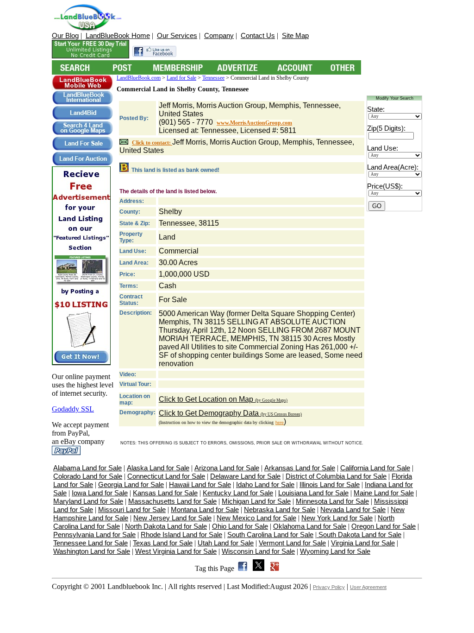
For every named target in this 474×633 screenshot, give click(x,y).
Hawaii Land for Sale (200, 484)
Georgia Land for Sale (131, 484)
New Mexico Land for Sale (256, 518)
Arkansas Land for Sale (299, 468)
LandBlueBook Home (118, 35)
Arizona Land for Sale (226, 468)
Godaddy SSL (73, 409)
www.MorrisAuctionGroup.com (254, 123)
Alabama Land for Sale (87, 468)
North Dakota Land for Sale (166, 526)
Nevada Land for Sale (353, 509)
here (279, 422)
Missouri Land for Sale (132, 509)
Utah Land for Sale (226, 543)
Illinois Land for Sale (329, 484)
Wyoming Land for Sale (335, 551)
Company (219, 35)
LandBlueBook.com (139, 78)
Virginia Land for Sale (363, 543)
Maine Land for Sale (384, 493)
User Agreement (368, 587)
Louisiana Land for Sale (313, 493)
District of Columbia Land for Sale (336, 476)
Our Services (177, 35)
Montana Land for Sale (205, 509)
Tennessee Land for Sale (90, 543)
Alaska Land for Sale (158, 468)
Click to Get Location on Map (223, 399)
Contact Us (258, 35)
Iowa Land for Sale (100, 493)
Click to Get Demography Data (230, 413)
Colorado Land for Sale (87, 476)
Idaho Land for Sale (265, 484)
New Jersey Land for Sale (172, 518)
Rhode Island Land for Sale (181, 534)
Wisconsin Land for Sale (258, 551)
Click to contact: (152, 142)
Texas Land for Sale (163, 543)
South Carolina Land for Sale (270, 534)
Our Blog (65, 35)
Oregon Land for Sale (383, 526)
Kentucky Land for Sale (238, 493)
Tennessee (213, 78)
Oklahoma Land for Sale (309, 526)
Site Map (295, 35)
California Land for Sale (375, 468)
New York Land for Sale (337, 518)
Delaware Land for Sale (245, 476)
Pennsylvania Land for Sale (94, 534)
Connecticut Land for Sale (166, 476)
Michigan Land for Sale (256, 501)
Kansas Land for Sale (165, 493)
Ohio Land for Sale (240, 526)
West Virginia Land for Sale (176, 551)
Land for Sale (181, 78)
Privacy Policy (329, 587)
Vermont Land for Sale (292, 543)
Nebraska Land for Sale (279, 509)
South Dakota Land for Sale (359, 534)
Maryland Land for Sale (88, 501)
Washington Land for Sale (91, 551)
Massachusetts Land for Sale (172, 501)
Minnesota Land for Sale (332, 501)
